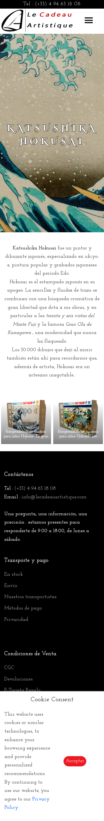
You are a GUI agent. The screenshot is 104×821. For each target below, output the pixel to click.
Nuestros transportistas (30, 597)
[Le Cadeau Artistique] (37, 19)
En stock (13, 574)
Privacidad (16, 619)
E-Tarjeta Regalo (22, 690)
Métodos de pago (23, 608)
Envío (10, 585)
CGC (9, 668)
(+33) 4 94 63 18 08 (58, 4)
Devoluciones (18, 679)
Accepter (75, 761)
